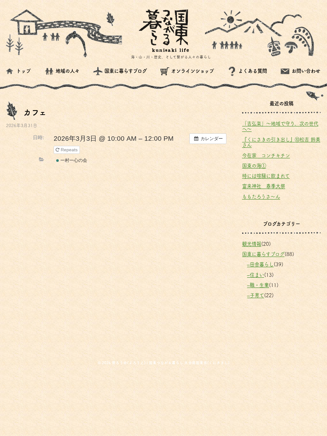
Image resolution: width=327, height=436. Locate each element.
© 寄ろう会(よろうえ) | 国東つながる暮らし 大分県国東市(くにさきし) (164, 363)
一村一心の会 (73, 160)
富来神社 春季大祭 (263, 186)
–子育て (255, 295)
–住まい (255, 274)
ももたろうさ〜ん (261, 196)
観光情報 (251, 243)
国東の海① (254, 165)
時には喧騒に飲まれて (266, 175)
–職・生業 (258, 285)
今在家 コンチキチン (266, 155)
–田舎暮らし (260, 264)
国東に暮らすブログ (263, 254)
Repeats (69, 149)
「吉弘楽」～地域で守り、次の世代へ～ (280, 126)
